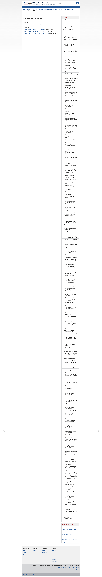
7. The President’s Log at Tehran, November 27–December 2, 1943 (70, 228)
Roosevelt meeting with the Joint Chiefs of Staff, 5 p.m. (70, 431)
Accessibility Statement (54, 551)
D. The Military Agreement (70, 345)
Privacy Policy (54, 553)
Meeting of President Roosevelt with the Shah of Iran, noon (71, 294)
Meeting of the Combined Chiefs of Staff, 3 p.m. (70, 64)
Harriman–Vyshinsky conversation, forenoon (69, 84)
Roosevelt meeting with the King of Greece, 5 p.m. (70, 463)
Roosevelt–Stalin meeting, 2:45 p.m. (71, 276)
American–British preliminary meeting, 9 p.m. (71, 78)
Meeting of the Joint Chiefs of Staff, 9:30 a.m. (34, 24)
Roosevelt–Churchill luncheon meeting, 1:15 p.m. (71, 451)
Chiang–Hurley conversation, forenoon (71, 93)
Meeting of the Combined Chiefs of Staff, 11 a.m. (70, 446)
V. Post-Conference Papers (68, 515)
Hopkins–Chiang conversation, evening (71, 211)
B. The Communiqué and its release (70, 222)
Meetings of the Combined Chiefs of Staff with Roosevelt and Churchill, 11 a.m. (71, 412)
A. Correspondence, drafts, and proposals (71, 218)
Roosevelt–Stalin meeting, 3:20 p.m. (71, 321)
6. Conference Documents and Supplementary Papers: (69, 215)
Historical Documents (35, 551)
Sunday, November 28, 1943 (70, 247)
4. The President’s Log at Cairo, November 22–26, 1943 (70, 51)
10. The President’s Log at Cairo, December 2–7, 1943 (70, 350)
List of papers (65, 31)
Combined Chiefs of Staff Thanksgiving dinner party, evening (70, 174)
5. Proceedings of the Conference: (70, 54)
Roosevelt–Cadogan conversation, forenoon (69, 152)
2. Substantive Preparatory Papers (70, 40)
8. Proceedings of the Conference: (70, 231)
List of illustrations (66, 21)
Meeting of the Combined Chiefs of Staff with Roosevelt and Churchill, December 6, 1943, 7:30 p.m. (71, 474)
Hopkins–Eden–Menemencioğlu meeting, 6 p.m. (70, 436)
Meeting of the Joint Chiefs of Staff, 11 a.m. (71, 60)
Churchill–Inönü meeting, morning (70, 492)
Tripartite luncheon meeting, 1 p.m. (71, 317)
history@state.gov (75, 569)
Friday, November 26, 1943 (70, 177)
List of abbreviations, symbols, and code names (69, 27)
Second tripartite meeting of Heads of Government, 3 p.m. (71, 421)
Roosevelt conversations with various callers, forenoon (71, 89)
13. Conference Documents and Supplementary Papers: (70, 505)
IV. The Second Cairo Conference (69, 347)
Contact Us (44, 552)
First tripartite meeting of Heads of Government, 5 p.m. (71, 393)
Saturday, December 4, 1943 (70, 379)
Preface (64, 19)
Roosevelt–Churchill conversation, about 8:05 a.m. (70, 488)
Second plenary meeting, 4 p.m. (71, 280)
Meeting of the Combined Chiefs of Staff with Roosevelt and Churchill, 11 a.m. (71, 130)
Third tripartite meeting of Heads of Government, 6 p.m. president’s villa (71, 468)
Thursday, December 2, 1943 (70, 360)
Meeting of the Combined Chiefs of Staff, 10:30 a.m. (70, 407)
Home (24, 550)
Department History (36, 553)
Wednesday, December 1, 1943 (70, 314)
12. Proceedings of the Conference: (70, 358)
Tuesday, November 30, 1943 (70, 286)
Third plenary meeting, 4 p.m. (71, 308)
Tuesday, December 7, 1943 (70, 484)
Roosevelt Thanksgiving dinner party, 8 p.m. (71, 170)
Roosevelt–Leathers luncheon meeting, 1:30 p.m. (71, 157)
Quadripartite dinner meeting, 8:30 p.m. (71, 397)
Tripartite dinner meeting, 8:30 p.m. (71, 267)
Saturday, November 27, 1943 (70, 233)
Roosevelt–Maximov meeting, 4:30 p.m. (71, 240)
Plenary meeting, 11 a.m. (70, 96)
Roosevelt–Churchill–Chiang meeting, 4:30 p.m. (71, 207)
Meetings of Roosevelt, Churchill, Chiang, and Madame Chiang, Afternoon (71, 69)
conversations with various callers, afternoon (36, 33)
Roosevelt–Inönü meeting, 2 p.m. (70, 417)
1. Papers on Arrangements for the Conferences (70, 37)
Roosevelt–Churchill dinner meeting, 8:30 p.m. (71, 364)
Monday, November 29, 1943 (70, 269)
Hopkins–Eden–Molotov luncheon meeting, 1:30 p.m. (70, 304)
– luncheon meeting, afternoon (34, 29)
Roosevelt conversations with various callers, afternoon (71, 145)
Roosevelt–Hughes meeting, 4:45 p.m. (70, 459)
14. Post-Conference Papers (69, 518)
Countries (35, 555)
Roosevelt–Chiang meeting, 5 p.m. (71, 166)
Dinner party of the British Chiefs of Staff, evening (70, 115)
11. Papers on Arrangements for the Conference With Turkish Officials (70, 355)
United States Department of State (68, 567)
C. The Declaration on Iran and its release (71, 341)
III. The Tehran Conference (68, 224)
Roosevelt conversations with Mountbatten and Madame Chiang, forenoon (71, 181)
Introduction (65, 23)
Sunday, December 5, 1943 (70, 403)
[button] (32, 7)
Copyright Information (54, 558)
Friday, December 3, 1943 (69, 367)
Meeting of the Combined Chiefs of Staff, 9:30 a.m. (70, 289)
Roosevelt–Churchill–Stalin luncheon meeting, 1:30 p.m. (70, 299)
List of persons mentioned (68, 29)
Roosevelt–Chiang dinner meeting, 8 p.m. (70, 110)
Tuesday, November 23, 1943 (70, 80)
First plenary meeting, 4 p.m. (71, 264)
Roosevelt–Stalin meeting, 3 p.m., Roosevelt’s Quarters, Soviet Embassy (71, 256)
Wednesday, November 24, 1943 (71, 123)
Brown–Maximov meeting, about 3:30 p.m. (71, 237)
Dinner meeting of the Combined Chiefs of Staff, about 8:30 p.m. (71, 480)
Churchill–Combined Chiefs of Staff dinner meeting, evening (71, 501)
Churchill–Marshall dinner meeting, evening (71, 119)
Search (24, 552)
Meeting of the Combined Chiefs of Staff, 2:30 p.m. (35, 31)
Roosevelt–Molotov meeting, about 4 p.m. (70, 260)
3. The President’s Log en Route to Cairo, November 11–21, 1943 (70, 44)
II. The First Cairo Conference (69, 47)
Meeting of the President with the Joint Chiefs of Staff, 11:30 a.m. (71, 251)
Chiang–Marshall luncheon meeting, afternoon (71, 136)
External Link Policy (55, 555)
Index (64, 520)
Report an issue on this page (28, 574)
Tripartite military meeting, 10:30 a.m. (70, 273)
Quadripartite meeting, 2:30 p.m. (70, 455)
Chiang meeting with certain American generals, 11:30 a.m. (71, 193)
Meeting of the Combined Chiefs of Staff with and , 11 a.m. (41, 26)
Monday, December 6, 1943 (70, 442)
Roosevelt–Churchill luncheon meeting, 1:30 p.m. (71, 100)
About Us (44, 550)
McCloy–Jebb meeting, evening (71, 401)
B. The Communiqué (71, 512)
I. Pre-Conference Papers (68, 34)
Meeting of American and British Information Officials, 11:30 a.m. (70, 198)
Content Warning (55, 561)
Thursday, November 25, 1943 (70, 149)
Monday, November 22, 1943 (70, 57)
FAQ (24, 554)
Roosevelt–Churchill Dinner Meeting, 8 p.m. (71, 74)
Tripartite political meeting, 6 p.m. (71, 324)
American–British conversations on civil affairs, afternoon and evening (71, 187)
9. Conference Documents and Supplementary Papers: (69, 331)
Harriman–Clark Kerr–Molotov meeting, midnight (71, 244)
